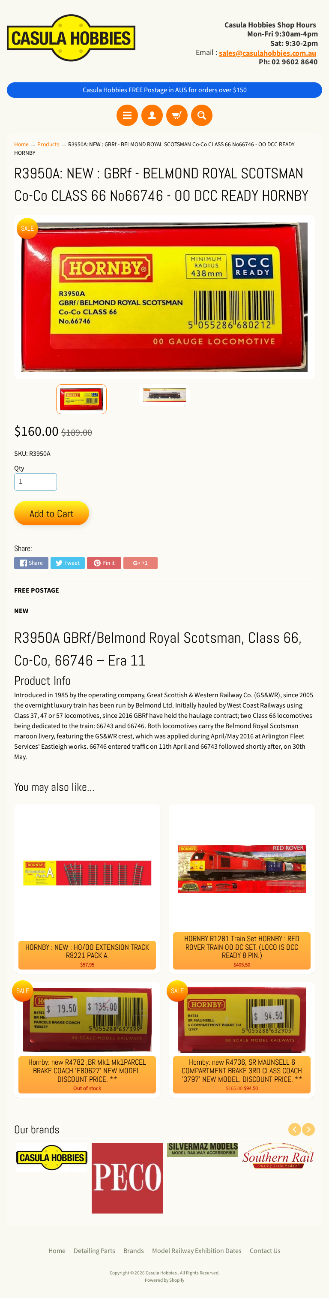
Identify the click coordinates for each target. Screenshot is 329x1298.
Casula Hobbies (162, 1273)
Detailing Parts (94, 1251)
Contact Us (265, 1251)
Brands (133, 1251)
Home (21, 144)
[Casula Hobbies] (71, 38)
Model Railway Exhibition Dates (197, 1251)
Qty (19, 468)
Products (48, 144)
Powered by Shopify (164, 1280)
